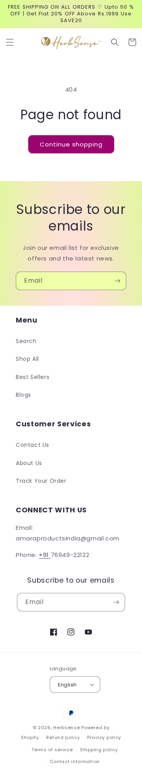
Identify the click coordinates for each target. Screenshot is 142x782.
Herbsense (66, 727)
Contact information (75, 761)
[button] (10, 42)
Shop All (27, 359)
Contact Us (32, 445)
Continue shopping (71, 144)
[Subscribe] (117, 281)
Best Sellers (32, 377)
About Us (29, 463)
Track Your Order (41, 481)
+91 (44, 555)
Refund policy (63, 737)
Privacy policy (104, 737)
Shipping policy (99, 749)
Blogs (23, 395)
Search (26, 341)
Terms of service (52, 749)
